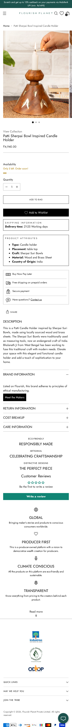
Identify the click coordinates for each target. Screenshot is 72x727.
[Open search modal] (56, 13)
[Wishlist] (61, 13)
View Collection (12, 131)
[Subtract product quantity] (6, 186)
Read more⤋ (36, 614)
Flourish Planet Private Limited (36, 711)
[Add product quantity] (17, 186)
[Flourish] (36, 13)
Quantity (8, 180)
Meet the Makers (14, 397)
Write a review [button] (36, 496)
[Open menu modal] (4, 13)
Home (6, 26)
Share (13, 312)
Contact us (36, 299)
